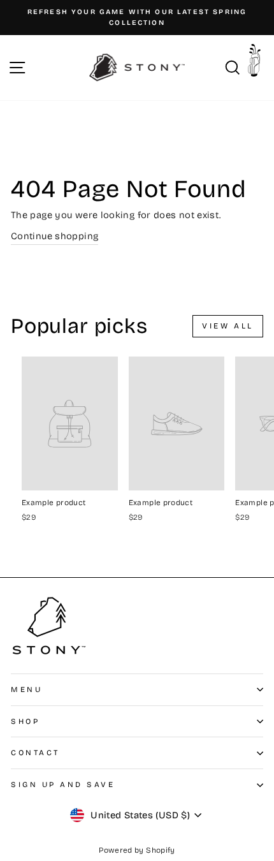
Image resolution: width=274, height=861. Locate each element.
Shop (25, 721)
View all (228, 325)
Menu (26, 689)
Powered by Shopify (137, 850)
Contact (35, 752)
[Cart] (257, 65)
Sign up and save (63, 784)
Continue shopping (54, 236)
